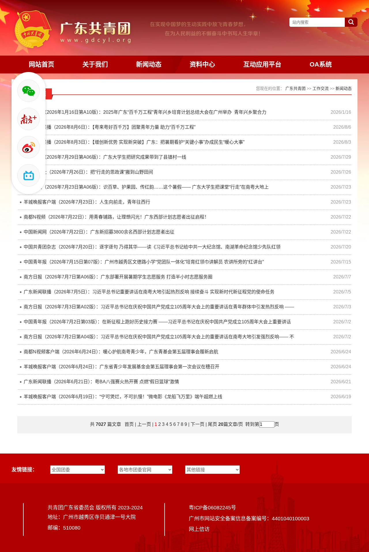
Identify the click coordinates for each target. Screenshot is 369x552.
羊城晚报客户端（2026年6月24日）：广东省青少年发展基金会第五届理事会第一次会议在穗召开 (121, 366)
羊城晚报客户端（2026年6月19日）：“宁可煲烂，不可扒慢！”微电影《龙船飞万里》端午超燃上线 (123, 396)
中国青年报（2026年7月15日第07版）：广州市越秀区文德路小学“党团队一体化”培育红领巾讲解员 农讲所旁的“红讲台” (144, 261)
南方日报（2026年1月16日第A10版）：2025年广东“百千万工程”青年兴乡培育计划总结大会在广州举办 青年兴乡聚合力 (145, 112)
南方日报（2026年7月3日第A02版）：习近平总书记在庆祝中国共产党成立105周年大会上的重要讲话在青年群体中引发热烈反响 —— (159, 306)
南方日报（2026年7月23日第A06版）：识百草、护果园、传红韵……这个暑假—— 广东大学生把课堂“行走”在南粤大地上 (146, 187)
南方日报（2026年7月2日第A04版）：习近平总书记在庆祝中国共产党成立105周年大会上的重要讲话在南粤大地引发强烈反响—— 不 (159, 336)
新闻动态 (344, 88)
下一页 (197, 424)
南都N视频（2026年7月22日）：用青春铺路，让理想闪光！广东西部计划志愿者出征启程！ (116, 217)
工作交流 (320, 88)
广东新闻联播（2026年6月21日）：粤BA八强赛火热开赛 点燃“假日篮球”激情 (101, 381)
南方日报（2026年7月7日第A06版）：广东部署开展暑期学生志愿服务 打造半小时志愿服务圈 (118, 276)
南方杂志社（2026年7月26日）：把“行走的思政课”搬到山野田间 (88, 172)
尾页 (212, 424)
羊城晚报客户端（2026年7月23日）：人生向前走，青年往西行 (87, 202)
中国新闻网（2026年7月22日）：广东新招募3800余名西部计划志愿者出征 (99, 231)
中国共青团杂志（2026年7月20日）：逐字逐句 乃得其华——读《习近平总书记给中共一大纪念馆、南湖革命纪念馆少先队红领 (152, 246)
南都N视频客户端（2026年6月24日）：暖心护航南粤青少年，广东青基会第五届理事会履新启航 (121, 351)
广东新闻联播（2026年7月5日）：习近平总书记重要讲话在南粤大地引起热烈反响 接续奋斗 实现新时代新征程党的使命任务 (149, 291)
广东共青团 (295, 88)
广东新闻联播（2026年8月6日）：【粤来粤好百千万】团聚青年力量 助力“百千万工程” (109, 127)
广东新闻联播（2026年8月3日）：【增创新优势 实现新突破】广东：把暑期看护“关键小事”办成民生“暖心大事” (134, 142)
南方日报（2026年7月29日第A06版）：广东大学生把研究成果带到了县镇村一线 (105, 157)
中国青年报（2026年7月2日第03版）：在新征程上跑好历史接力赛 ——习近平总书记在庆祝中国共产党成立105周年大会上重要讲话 (157, 321)
